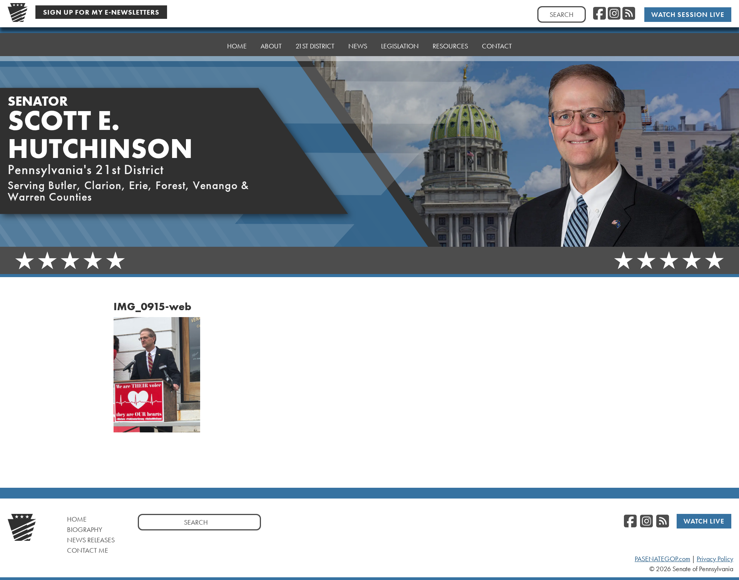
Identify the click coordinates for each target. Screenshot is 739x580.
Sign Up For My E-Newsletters (101, 12)
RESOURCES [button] (450, 46)
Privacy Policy (715, 559)
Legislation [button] (400, 46)
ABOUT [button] (271, 46)
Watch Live (704, 521)
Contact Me (87, 550)
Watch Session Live (687, 14)
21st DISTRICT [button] (315, 46)
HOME (237, 46)
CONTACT (497, 46)
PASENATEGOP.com (662, 559)
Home (77, 519)
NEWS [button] (357, 46)
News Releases (91, 539)
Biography (84, 529)
